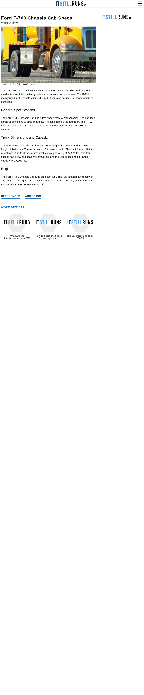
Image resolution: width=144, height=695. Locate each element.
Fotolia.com (31, 84)
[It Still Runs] (71, 3)
